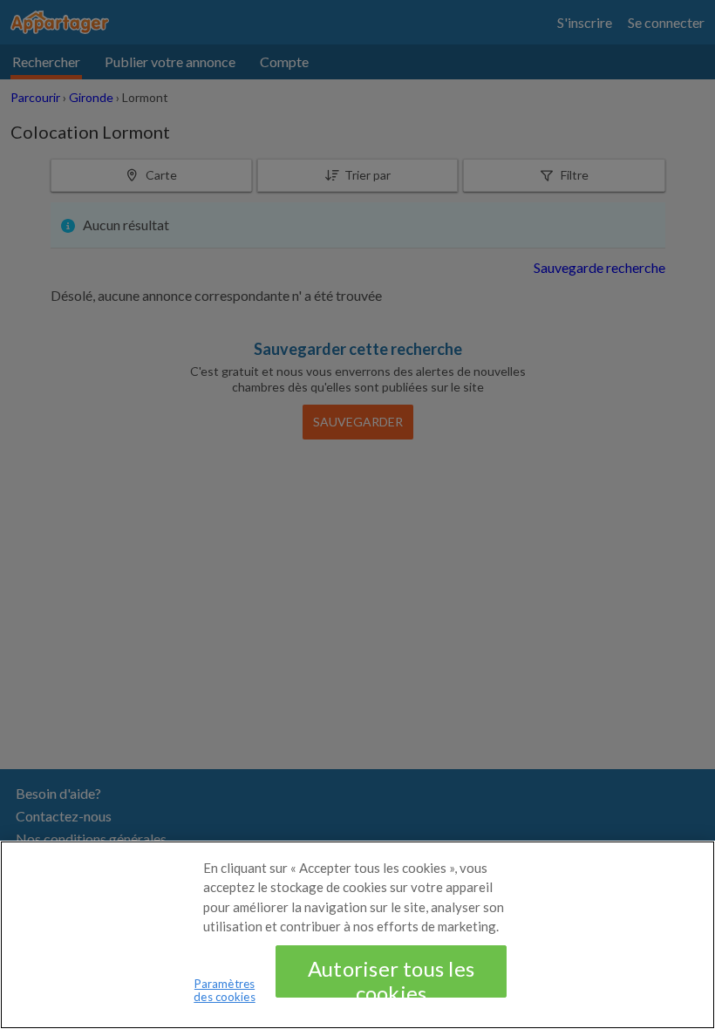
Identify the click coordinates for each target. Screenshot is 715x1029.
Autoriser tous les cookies (391, 977)
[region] (357, 935)
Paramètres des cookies (224, 991)
